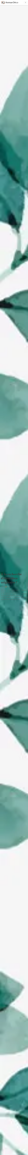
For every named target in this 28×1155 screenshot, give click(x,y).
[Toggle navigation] (25, 2)
